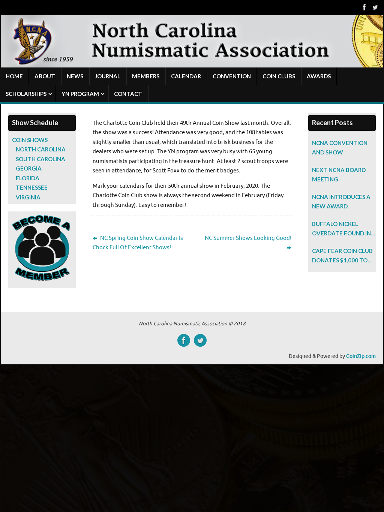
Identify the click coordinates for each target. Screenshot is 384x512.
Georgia (29, 168)
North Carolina (41, 149)
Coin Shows (30, 139)
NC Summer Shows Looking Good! (248, 238)
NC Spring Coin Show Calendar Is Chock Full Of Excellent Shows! (138, 243)
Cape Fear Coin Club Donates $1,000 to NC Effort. (342, 256)
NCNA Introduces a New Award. (341, 201)
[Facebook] (364, 7)
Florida (27, 178)
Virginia (28, 197)
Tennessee (32, 187)
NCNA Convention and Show (340, 147)
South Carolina (40, 159)
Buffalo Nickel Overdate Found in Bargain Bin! (341, 229)
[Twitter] (375, 7)
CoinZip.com (361, 356)
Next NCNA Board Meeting (339, 174)
